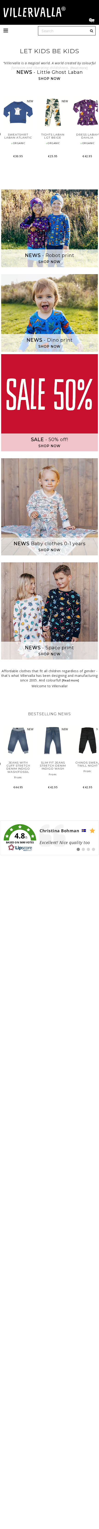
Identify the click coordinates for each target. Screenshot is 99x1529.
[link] (49, 837)
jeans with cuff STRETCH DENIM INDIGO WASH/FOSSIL (18, 767)
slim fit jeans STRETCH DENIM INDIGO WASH (53, 765)
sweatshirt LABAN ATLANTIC (18, 136)
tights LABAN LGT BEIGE (52, 136)
